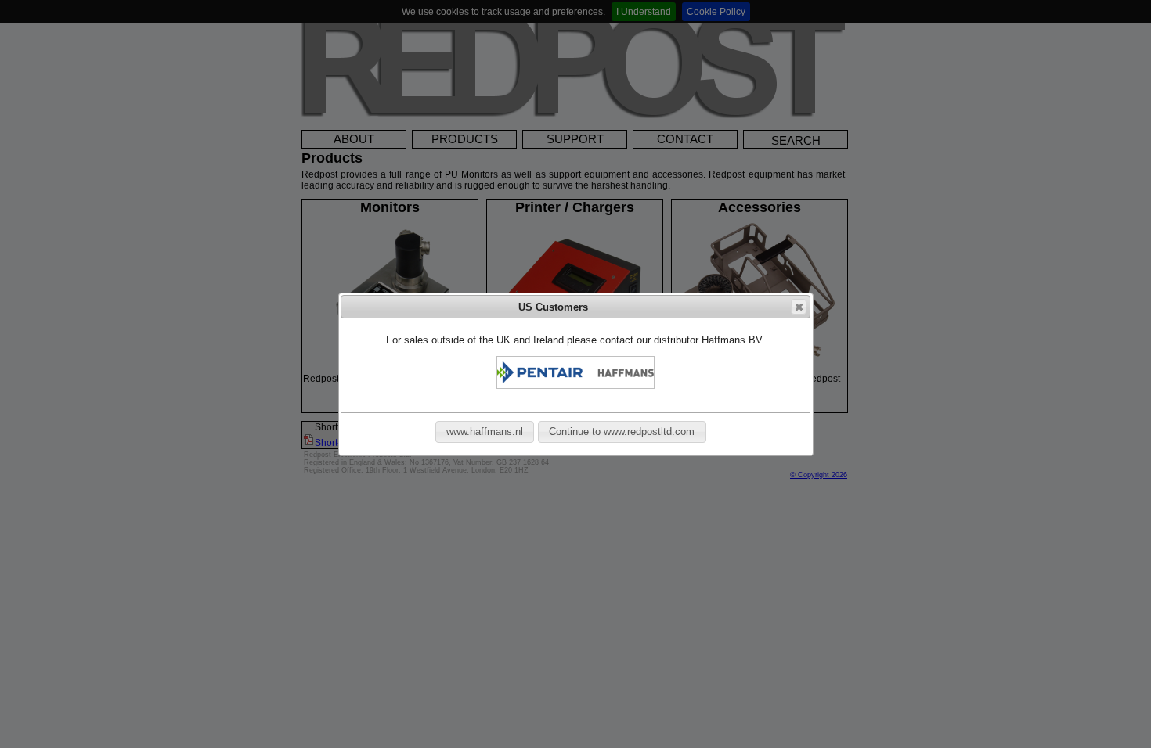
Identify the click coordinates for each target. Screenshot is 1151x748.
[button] (798, 307)
